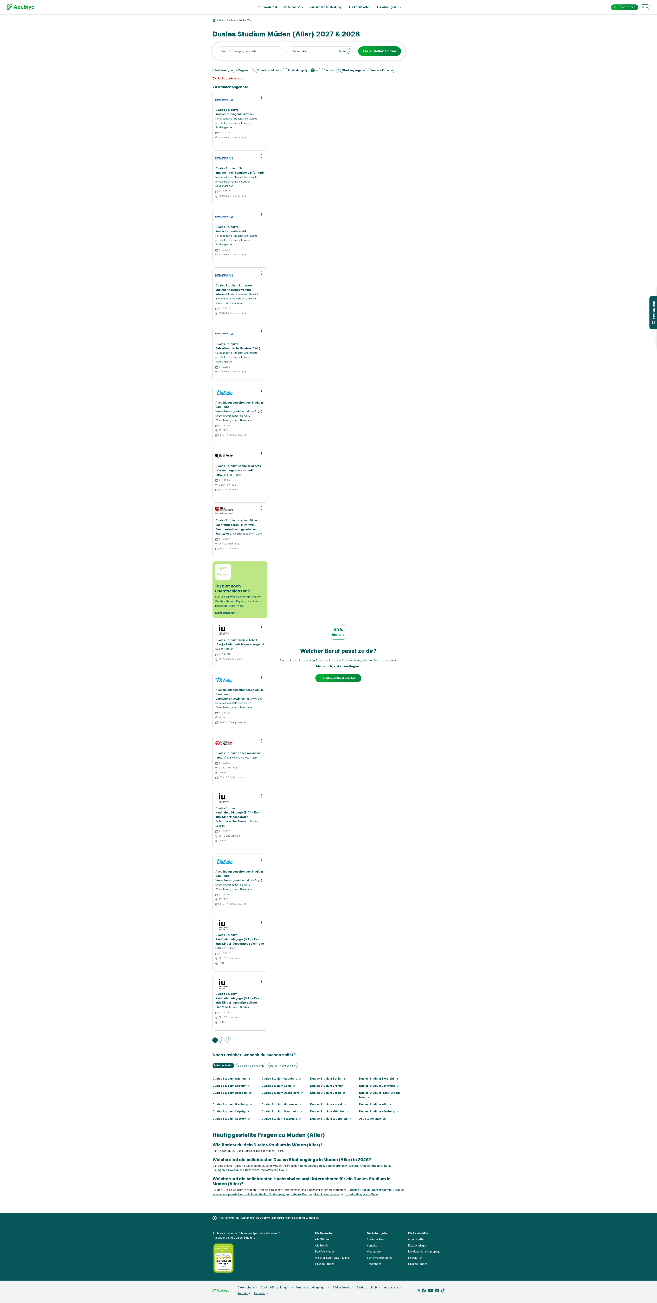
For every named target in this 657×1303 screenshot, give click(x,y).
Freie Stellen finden (379, 51)
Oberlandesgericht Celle (361, 1194)
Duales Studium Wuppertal (329, 1118)
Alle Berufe (322, 1245)
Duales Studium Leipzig (229, 1111)
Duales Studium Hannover (279, 1104)
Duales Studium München (328, 1111)
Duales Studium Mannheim (280, 1111)
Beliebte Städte (223, 1065)
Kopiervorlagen (417, 1245)
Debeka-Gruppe (301, 1194)
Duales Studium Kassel (326, 1104)
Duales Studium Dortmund (377, 1085)
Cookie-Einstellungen (275, 1287)
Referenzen (374, 1264)
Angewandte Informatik (375, 1165)
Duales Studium (227, 20)
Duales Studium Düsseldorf (280, 1092)
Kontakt (372, 1245)
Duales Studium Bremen (327, 1085)
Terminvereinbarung (379, 1257)
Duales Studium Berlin (326, 1078)
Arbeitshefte (416, 1239)
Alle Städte (322, 1239)
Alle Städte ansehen (372, 1118)
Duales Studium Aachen (229, 1078)
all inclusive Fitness (326, 1194)
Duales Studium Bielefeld (377, 1078)
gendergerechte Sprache (288, 1217)
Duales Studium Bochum (229, 1085)
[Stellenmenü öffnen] (262, 97)
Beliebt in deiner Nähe (283, 1065)
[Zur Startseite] (20, 7)
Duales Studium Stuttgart (279, 1118)
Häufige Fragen (324, 1264)
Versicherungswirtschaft (342, 1165)
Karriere (259, 1293)
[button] (345, 51)
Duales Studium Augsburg (279, 1078)
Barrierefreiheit (367, 1287)
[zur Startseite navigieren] (214, 20)
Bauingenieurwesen (225, 1170)
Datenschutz (245, 1287)
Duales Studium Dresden (230, 1092)
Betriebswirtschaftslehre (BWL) (266, 1170)
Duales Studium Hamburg (230, 1104)
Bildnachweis (341, 1287)
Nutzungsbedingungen (311, 1287)
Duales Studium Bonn (276, 1085)
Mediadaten (374, 1251)
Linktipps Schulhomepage (424, 1251)
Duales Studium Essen (326, 1092)
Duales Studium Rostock (229, 1118)
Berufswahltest (266, 7)
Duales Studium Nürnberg (377, 1111)
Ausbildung (219, 1237)
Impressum (391, 1287)
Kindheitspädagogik (311, 1165)
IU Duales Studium (359, 1190)
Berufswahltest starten (338, 678)
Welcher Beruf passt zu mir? (332, 1257)
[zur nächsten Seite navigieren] (228, 1040)
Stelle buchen (375, 1239)
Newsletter (415, 1257)
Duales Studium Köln (373, 1104)
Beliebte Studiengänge (251, 1065)
